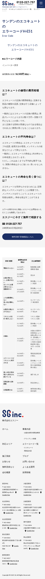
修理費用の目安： (16, 74)
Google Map (6, 495)
